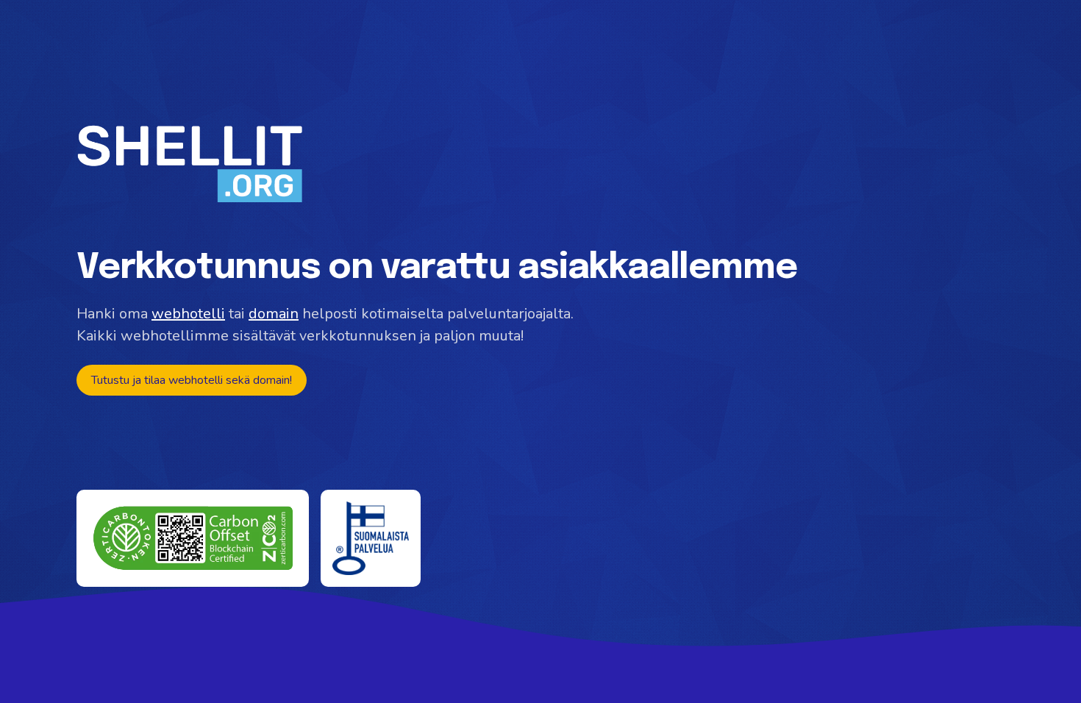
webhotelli (188, 314)
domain (274, 314)
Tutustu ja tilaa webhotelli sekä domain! (191, 380)
